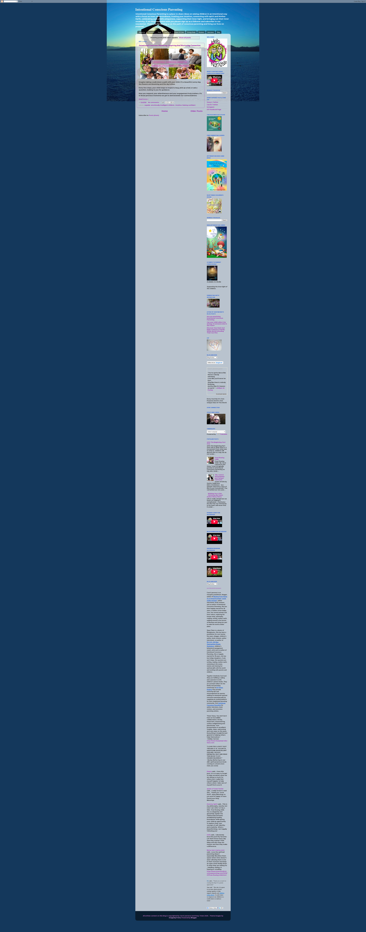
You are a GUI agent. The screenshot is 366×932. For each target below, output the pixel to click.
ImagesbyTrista (175, 918)
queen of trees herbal (215, 789)
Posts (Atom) (154, 115)
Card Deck (167, 32)
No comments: (154, 102)
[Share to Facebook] (171, 102)
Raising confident (188, 105)
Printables (151, 32)
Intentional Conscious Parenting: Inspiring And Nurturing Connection (169, 45)
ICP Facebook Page (214, 109)
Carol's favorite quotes (215, 369)
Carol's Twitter (212, 105)
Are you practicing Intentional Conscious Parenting (215, 318)
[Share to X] (170, 102)
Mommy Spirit (212, 804)
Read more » (143, 99)
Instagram (210, 107)
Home (165, 111)
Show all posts (185, 38)
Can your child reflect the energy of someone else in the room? (217, 323)
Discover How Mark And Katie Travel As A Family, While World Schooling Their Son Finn (216, 330)
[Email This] (166, 102)
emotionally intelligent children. (163, 105)
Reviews (201, 32)
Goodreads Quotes (221, 394)
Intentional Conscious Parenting (159, 9)
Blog (218, 32)
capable (147, 105)
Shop (159, 32)
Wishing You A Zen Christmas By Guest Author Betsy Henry (215, 495)
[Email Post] (162, 102)
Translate (223, 434)
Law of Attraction (210, 588)
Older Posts (197, 111)
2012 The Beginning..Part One (216, 443)
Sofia (209, 835)
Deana (209, 771)
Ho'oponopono (217, 588)
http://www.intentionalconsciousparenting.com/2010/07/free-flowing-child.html (217, 873)
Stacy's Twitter (212, 102)
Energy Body (191, 32)
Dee (208, 881)
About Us (142, 32)
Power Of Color (179, 32)
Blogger (194, 918)
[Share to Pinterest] (173, 102)
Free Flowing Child (219, 458)
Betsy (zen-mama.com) (215, 850)
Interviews (210, 32)
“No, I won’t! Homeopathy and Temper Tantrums (219, 477)
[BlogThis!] (168, 102)
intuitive (178, 105)
